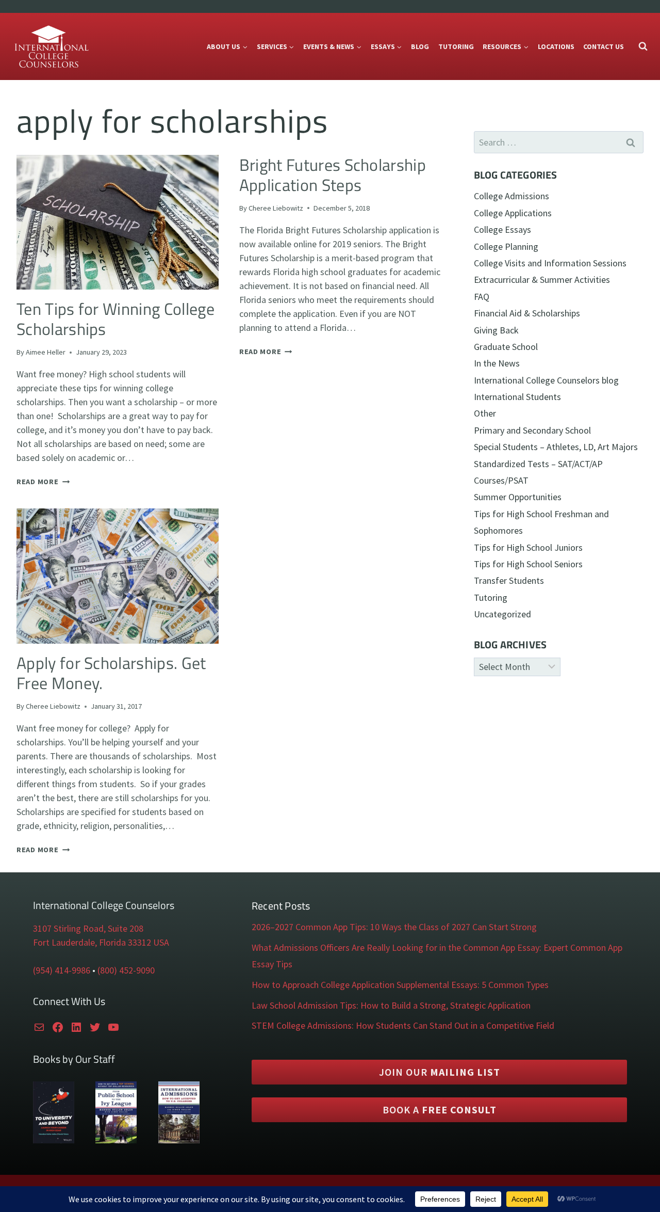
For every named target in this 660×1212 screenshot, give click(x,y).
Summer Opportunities (518, 497)
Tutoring (456, 46)
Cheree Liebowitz (276, 208)
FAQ (481, 296)
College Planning (506, 246)
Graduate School (506, 347)
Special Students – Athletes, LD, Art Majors (556, 447)
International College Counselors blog (546, 380)
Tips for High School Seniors (528, 564)
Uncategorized (502, 614)
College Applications (513, 213)
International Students (517, 397)
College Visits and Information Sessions (550, 263)
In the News (497, 363)
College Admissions (511, 196)
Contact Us (603, 46)
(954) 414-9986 (61, 970)
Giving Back (496, 330)
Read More (43, 481)
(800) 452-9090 (126, 970)
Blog (420, 46)
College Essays (502, 229)
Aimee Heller (45, 352)
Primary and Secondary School (532, 430)
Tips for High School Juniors (528, 547)
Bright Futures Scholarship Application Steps (332, 174)
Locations (556, 46)
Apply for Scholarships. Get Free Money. (111, 672)
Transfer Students (509, 580)
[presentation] (117, 222)
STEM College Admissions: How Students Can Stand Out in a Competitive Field (403, 1025)
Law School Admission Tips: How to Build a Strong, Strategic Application (391, 1005)
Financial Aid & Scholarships (527, 313)
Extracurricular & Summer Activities (542, 279)
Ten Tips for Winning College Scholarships (115, 318)
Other (485, 413)
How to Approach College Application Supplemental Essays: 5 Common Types (400, 985)
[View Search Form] (643, 46)
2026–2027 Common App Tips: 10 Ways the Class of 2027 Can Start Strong (394, 927)
